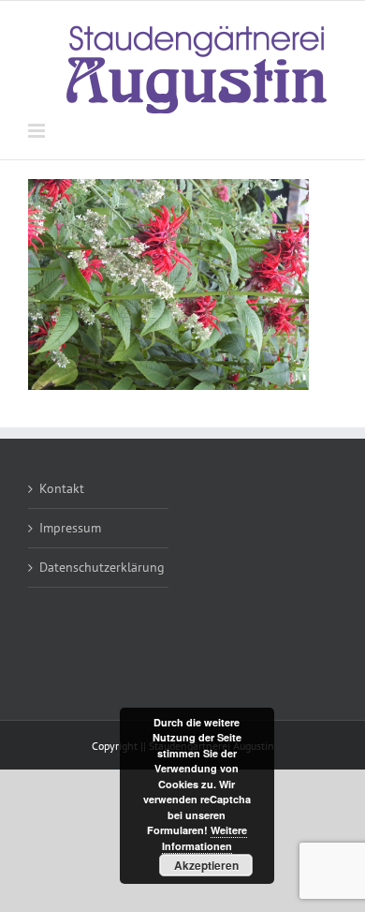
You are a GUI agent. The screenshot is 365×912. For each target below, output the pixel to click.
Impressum (70, 527)
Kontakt (61, 488)
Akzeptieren (206, 865)
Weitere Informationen (204, 838)
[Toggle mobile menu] (38, 131)
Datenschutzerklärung (99, 567)
